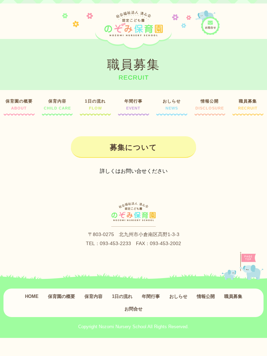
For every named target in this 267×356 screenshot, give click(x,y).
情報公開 (209, 104)
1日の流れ (95, 104)
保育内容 (57, 104)
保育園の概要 (19, 104)
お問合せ (133, 309)
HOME (32, 296)
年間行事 (133, 104)
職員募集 (248, 104)
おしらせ (172, 104)
